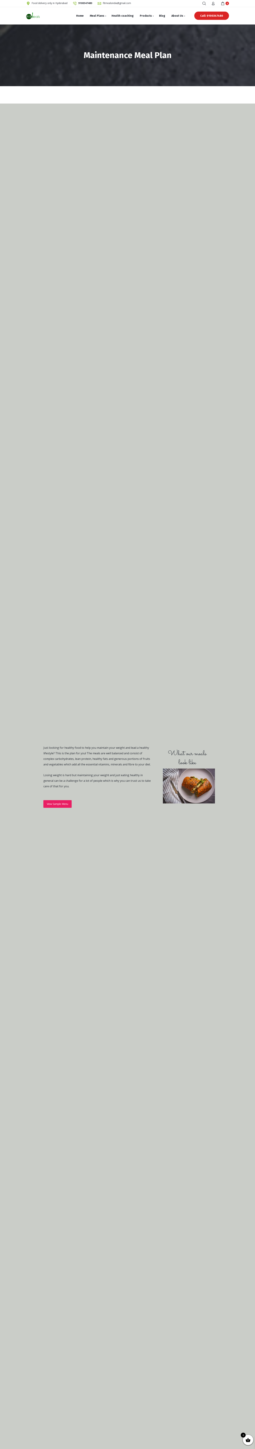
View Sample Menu (57, 804)
